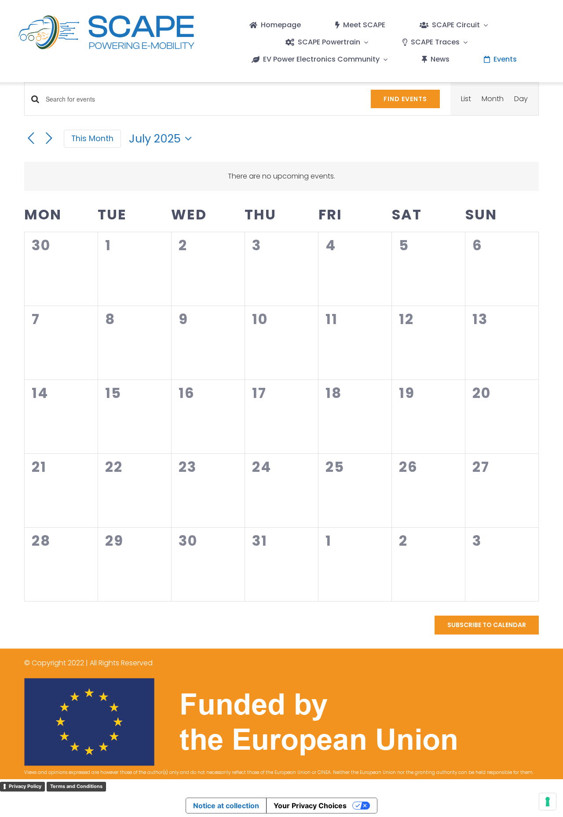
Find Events (405, 99)
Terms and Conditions (76, 786)
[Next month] (49, 139)
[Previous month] (31, 139)
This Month (92, 138)
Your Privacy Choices (310, 805)
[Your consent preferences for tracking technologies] (547, 801)
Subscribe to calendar (486, 625)
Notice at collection (226, 805)
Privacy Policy (25, 786)
